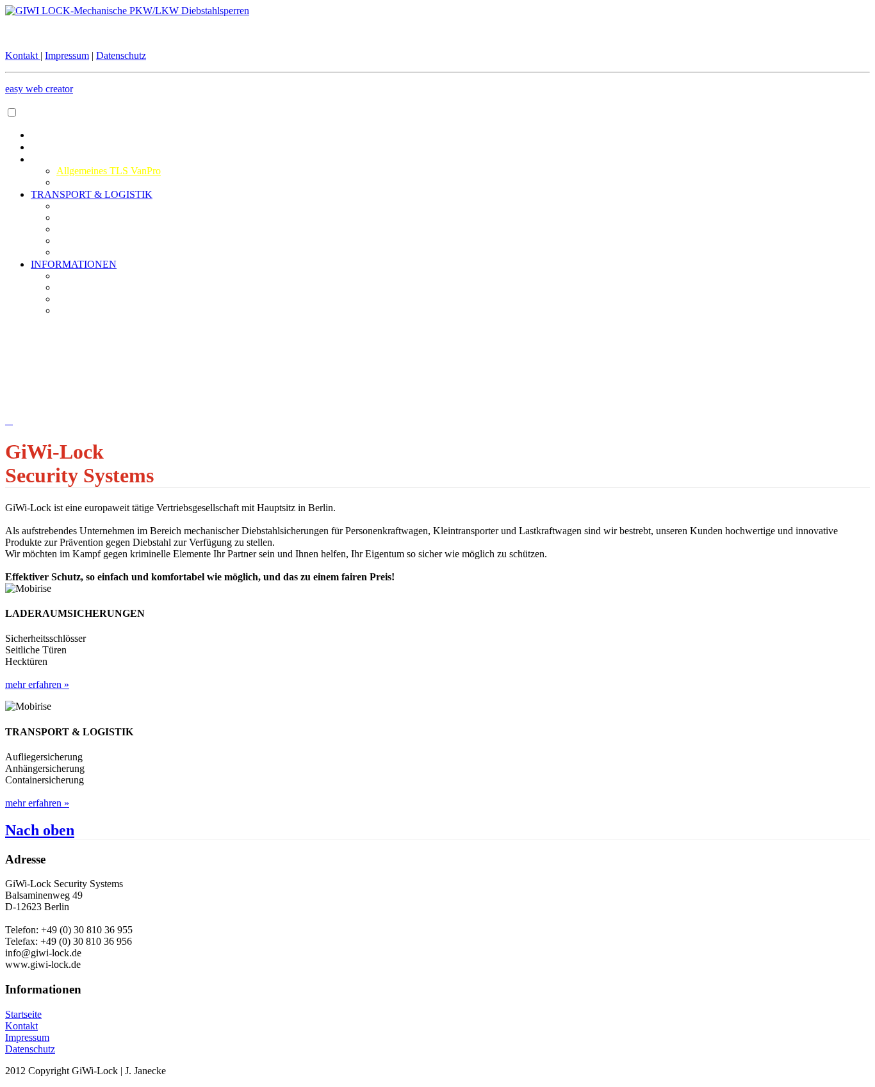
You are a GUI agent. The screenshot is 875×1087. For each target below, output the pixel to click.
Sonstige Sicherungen (100, 252)
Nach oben (39, 830)
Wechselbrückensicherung (109, 205)
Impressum (67, 55)
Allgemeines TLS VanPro (108, 170)
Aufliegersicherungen (99, 217)
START (47, 147)
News (68, 310)
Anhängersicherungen (100, 229)
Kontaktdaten (83, 275)
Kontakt (22, 55)
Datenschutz (121, 55)
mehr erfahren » (37, 684)
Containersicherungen (100, 240)
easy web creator (39, 88)
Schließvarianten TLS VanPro (116, 182)
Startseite (23, 1014)
